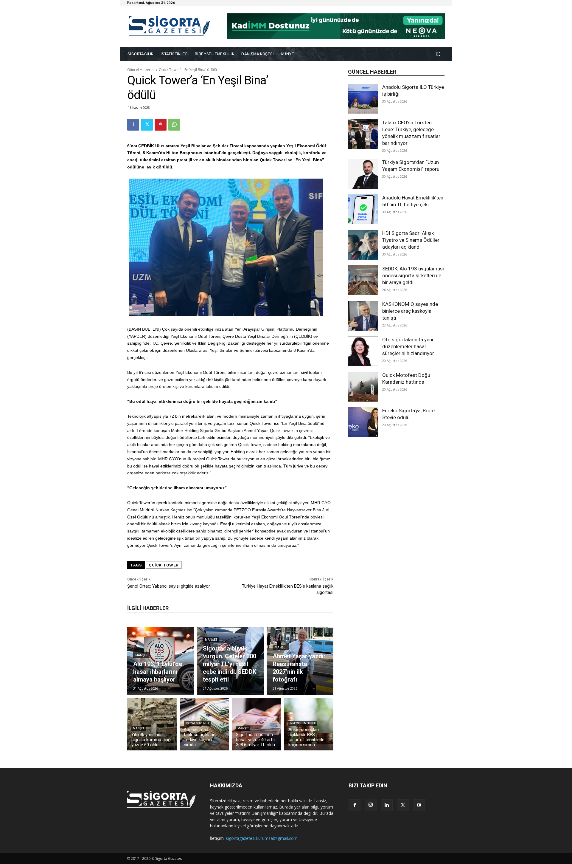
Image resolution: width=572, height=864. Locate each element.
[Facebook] (133, 125)
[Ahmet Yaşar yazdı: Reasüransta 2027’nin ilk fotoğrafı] (300, 661)
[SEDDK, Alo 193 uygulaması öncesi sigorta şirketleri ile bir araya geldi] (363, 280)
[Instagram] (371, 805)
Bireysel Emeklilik (303, 723)
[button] (438, 54)
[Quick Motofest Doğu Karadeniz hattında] (363, 387)
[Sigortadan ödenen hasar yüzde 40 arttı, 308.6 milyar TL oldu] (256, 724)
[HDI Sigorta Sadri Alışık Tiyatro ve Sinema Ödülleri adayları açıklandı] (363, 245)
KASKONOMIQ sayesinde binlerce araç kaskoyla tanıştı (410, 311)
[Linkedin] (387, 805)
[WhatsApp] (174, 125)
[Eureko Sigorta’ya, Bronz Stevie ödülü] (363, 422)
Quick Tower (164, 565)
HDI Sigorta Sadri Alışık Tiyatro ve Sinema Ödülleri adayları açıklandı (411, 240)
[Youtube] (419, 805)
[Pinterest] (161, 125)
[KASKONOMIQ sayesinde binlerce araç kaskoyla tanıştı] (363, 316)
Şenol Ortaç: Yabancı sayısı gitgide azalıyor (168, 586)
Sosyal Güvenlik (197, 723)
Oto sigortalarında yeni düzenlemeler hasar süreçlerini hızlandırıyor (408, 346)
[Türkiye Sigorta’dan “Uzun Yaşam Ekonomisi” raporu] (363, 174)
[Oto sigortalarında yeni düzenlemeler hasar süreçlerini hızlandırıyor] (363, 351)
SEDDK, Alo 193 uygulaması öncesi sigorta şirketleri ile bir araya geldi (413, 275)
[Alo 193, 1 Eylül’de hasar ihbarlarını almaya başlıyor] (160, 661)
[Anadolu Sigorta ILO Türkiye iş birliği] (363, 99)
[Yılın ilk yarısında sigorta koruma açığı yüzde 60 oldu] (152, 724)
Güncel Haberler (141, 69)
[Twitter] (147, 125)
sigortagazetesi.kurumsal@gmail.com (262, 838)
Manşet (141, 655)
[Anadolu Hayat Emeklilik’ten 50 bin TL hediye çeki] (363, 209)
